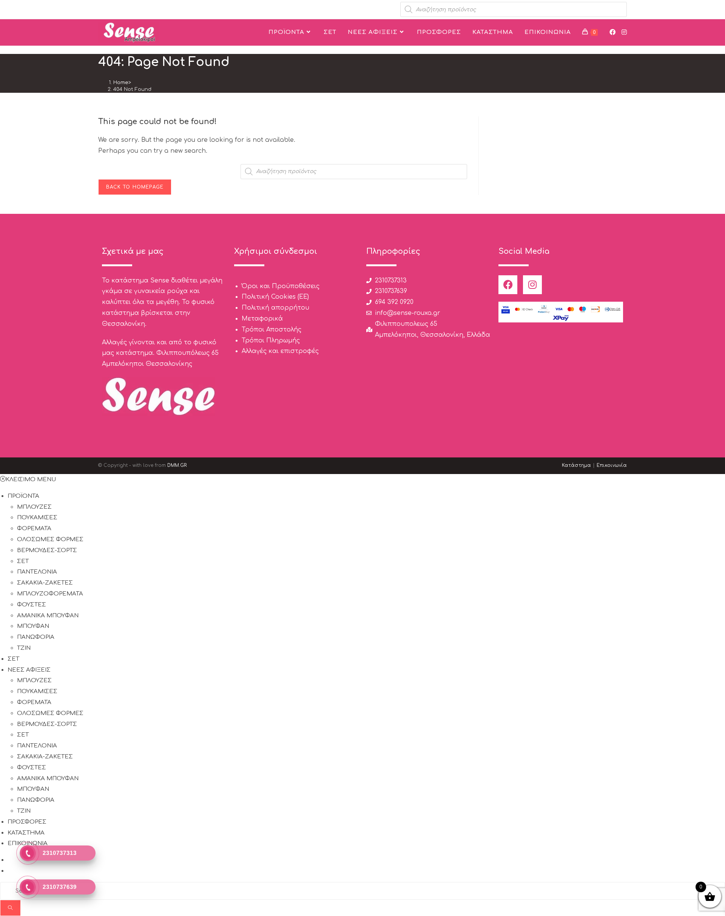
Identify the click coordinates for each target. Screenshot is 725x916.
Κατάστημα (576, 465)
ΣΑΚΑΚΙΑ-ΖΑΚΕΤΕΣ (45, 583)
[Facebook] (507, 284)
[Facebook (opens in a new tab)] (612, 32)
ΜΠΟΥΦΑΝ (33, 626)
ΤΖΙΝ (24, 648)
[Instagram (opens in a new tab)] (624, 32)
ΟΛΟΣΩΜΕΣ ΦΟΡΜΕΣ (50, 539)
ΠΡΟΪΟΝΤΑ (23, 496)
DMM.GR (177, 465)
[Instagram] (532, 284)
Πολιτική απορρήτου (275, 307)
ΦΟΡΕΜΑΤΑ (34, 528)
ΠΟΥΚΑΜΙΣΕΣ (37, 517)
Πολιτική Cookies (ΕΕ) (275, 296)
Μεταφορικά (262, 318)
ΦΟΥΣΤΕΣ (31, 604)
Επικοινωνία (612, 465)
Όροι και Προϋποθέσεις (280, 286)
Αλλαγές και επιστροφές (280, 351)
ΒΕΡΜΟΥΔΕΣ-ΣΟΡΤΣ (47, 550)
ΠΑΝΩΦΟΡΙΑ (35, 637)
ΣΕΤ (23, 561)
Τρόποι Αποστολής (271, 329)
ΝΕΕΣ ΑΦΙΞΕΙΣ (29, 670)
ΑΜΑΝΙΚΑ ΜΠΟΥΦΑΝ (48, 615)
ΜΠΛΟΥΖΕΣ (34, 507)
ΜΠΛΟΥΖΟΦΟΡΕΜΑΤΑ (50, 594)
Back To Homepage (135, 187)
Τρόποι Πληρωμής (271, 340)
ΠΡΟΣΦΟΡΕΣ (27, 822)
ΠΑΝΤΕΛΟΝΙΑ (37, 572)
